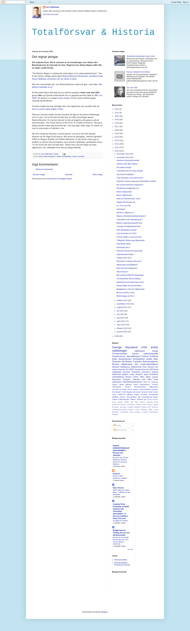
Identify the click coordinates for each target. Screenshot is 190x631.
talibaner (130, 394)
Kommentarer (121, 430)
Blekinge (129, 384)
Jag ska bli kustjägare (125, 174)
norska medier (63, 98)
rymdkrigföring (146, 397)
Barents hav (153, 367)
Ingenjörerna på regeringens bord (130, 282)
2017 (117, 126)
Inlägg (118, 425)
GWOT (131, 369)
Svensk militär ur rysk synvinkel (129, 237)
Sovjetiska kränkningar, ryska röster (140, 56)
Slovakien (123, 407)
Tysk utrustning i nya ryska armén (130, 178)
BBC (97, 95)
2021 (117, 113)
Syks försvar (118, 488)
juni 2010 (121, 314)
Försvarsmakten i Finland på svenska (122, 564)
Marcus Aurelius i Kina (125, 293)
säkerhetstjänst (145, 389)
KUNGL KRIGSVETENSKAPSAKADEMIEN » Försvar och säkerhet (121, 450)
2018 (117, 123)
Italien (148, 377)
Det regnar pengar (124, 167)
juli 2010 (120, 311)
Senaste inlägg (39, 175)
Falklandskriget (123, 399)
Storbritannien (125, 359)
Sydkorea (154, 382)
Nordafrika (136, 372)
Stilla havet (152, 379)
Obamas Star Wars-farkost (127, 164)
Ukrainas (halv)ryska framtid (128, 160)
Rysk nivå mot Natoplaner (127, 268)
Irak (143, 379)
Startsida (68, 175)
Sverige (117, 347)
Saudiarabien (153, 394)
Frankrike (137, 361)
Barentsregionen (50, 156)
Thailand (144, 407)
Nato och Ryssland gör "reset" (129, 199)
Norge (74, 156)
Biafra (150, 399)
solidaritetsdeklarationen (132, 382)
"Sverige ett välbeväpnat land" (129, 226)
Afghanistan (127, 364)
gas (145, 399)
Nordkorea (153, 374)
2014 (117, 137)
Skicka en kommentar (44, 169)
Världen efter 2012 (124, 258)
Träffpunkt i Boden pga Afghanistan (131, 240)
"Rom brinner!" (122, 272)
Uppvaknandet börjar (125, 254)
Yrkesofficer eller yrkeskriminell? (130, 220)
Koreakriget (116, 392)
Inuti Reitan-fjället (124, 244)
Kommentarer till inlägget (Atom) (59, 179)
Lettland (120, 402)
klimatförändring (140, 387)
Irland (144, 404)
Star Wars (134, 402)
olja (139, 397)
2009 (117, 336)
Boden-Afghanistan (124, 195)
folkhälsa (144, 409)
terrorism (126, 372)
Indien (150, 392)
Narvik (130, 389)
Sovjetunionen (118, 356)
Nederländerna (145, 384)
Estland (114, 399)
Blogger (104, 612)
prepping (137, 412)
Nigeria (155, 404)
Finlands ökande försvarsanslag (129, 251)
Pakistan (136, 379)
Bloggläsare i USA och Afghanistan (131, 289)
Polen (144, 367)
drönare (127, 387)
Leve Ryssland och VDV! (127, 233)
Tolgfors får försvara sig (126, 202)
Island (135, 384)
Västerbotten (116, 387)
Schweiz (155, 384)
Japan (145, 374)
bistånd (130, 409)
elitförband (140, 351)
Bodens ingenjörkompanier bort (129, 223)
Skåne (121, 384)
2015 (117, 133)
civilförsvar (121, 394)
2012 (117, 144)
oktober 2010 (122, 300)
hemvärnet (146, 372)
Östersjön (116, 361)
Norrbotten (127, 361)
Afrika (142, 377)
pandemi (150, 402)
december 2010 (123, 154)
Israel (132, 374)
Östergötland (153, 412)
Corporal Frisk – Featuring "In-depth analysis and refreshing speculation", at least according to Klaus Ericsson (121, 511)
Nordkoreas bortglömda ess (128, 188)
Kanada (138, 369)
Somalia (130, 407)
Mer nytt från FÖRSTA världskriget (130, 275)
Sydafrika (137, 407)
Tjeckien (142, 402)
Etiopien (155, 399)
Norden (115, 364)
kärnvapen (137, 392)
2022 (117, 109)
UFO (149, 407)
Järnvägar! (121, 209)
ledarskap (115, 412)
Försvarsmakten (119, 353)
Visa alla (130, 549)
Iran (147, 369)
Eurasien (144, 392)
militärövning (136, 367)
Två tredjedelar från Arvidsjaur (129, 279)
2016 (117, 130)
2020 (117, 116)
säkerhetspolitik (151, 353)
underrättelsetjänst (149, 364)
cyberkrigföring (118, 377)
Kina (143, 369)
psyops (155, 377)
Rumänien (115, 407)
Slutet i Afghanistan (124, 192)
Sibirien (126, 402)
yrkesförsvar (116, 389)
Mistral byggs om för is (125, 296)
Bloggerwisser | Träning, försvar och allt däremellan (121, 532)
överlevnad (116, 404)
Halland (133, 399)
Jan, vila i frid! (131, 88)
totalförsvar (116, 374)
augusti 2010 (122, 307)
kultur (156, 409)
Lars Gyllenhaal (52, 7)
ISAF (151, 369)
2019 (117, 119)
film (136, 364)
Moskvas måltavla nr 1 (125, 213)
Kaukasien (116, 379)
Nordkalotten (66, 156)
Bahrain (123, 404)
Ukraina (115, 367)
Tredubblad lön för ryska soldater (130, 171)
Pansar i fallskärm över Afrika (138, 72)
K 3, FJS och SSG (124, 206)
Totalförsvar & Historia (93, 32)
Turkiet (123, 392)
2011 (117, 147)
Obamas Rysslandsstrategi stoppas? (131, 216)
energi (137, 409)
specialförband (133, 356)
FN (149, 382)
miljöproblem (153, 387)
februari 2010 (122, 328)
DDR (145, 382)
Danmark (121, 369)
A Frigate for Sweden (120, 521)
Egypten (125, 374)
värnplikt (138, 374)
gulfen (150, 409)
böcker (135, 353)
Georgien (126, 379)
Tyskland (154, 356)
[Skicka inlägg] (64, 154)
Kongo (124, 389)
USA (144, 347)
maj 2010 (121, 318)
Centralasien (131, 404)
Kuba (114, 402)
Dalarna (139, 404)
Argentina (154, 389)
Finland (145, 356)
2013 (117, 140)
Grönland (144, 394)
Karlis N (116, 474)
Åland (156, 402)
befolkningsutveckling (119, 409)
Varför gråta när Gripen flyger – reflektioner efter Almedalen (121, 492)
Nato (156, 359)
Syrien (135, 377)
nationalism (116, 382)
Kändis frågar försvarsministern (129, 286)
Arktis (41, 156)
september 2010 (123, 304)
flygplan (129, 392)
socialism (145, 412)
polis (131, 412)
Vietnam (122, 397)
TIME (34, 98)
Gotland (155, 372)
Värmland (155, 407)
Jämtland (140, 399)
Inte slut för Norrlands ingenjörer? (130, 185)
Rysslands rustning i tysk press (129, 261)
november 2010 (123, 157)
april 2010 (121, 321)
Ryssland (80, 156)
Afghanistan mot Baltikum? (127, 265)
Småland (115, 397)
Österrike (115, 414)
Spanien (136, 389)
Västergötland (131, 397)
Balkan (136, 394)
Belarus (129, 377)
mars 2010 (121, 325)
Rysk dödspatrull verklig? (127, 230)
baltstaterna (125, 367)
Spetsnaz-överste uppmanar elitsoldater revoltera (136, 181)
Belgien (155, 397)
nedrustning (124, 412)
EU (127, 369)
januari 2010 (122, 332)
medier (58, 156)
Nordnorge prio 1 (123, 247)
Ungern (114, 384)
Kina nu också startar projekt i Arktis (47, 109)
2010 (117, 151)
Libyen (115, 369)
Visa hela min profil (50, 14)
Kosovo (149, 404)
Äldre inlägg (97, 175)
